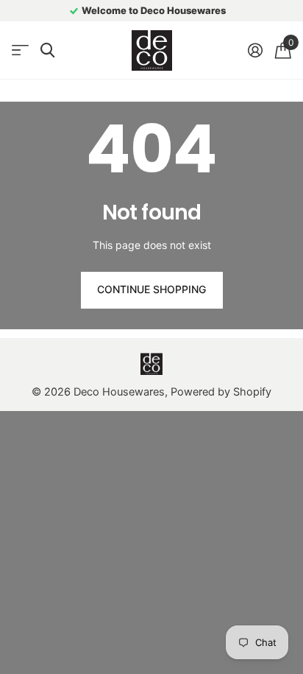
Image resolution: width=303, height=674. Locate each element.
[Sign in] (255, 50)
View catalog (20, 50)
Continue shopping (151, 289)
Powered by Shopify (221, 392)
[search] (47, 50)
